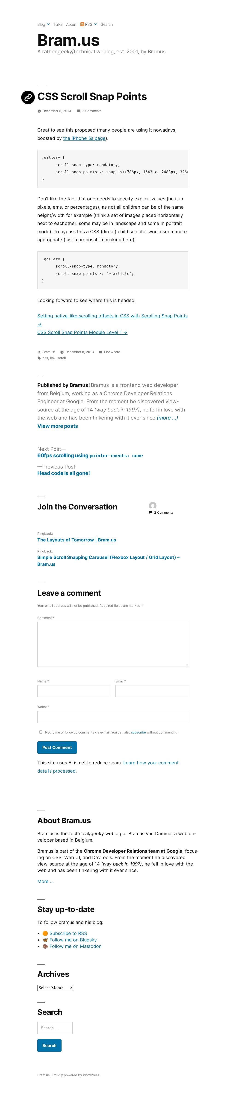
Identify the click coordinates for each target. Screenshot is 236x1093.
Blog (41, 24)
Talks (57, 24)
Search (107, 24)
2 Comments (92, 111)
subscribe (138, 732)
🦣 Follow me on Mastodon (72, 946)
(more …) (167, 417)
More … (45, 881)
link (53, 358)
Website (43, 707)
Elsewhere (112, 352)
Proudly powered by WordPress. (75, 1075)
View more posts (57, 426)
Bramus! (49, 352)
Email (120, 681)
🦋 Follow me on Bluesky (69, 940)
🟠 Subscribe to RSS (64, 933)
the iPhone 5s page (84, 138)
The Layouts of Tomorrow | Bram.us (76, 540)
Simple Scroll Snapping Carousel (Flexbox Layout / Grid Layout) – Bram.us (108, 561)
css (45, 358)
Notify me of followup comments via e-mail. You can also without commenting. (111, 732)
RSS (88, 24)
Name (43, 681)
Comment (45, 618)
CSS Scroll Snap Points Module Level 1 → (82, 332)
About (71, 24)
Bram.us (68, 40)
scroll (61, 358)
